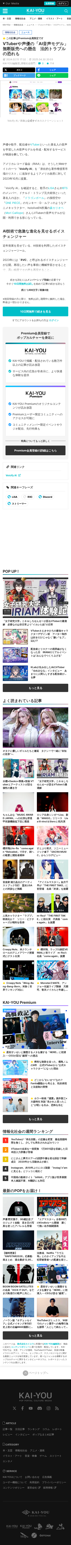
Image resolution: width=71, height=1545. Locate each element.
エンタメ (7, 1461)
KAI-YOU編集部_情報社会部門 (19, 63)
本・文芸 (7, 1450)
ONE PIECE (13, 203)
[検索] (66, 11)
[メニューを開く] (5, 11)
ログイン (62, 3)
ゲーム (43, 1455)
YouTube (31, 1408)
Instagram (48, 1408)
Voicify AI (11, 475)
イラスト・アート (12, 1455)
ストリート (56, 1455)
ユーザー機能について (15, 1482)
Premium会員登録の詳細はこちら (35, 450)
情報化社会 (18, 25)
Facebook (22, 1408)
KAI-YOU (6, 25)
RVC (30, 496)
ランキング (34, 1429)
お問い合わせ (32, 1476)
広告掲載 (47, 1476)
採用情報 (48, 1487)
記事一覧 (7, 1429)
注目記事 (20, 1429)
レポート (57, 1429)
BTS (65, 188)
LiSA (51, 188)
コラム (46, 1429)
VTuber (35, 144)
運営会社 (32, 1487)
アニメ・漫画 (37, 1450)
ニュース (30, 25)
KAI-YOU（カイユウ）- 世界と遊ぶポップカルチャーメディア (35, 11)
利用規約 (34, 1482)
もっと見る (35, 688)
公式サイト (33, 120)
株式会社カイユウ (25, 1344)
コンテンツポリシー (20, 1347)
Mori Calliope (14, 213)
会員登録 (50, 3)
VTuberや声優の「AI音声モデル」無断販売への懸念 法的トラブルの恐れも (35, 48)
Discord (47, 496)
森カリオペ (57, 208)
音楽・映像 (31, 1455)
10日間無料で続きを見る (35, 311)
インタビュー (22, 1434)
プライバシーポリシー (54, 1482)
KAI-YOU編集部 (51, 1344)
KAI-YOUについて (12, 1476)
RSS (57, 1408)
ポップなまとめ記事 (43, 1434)
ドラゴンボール (34, 198)
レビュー (7, 1434)
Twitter (14, 1408)
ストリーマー (18, 503)
